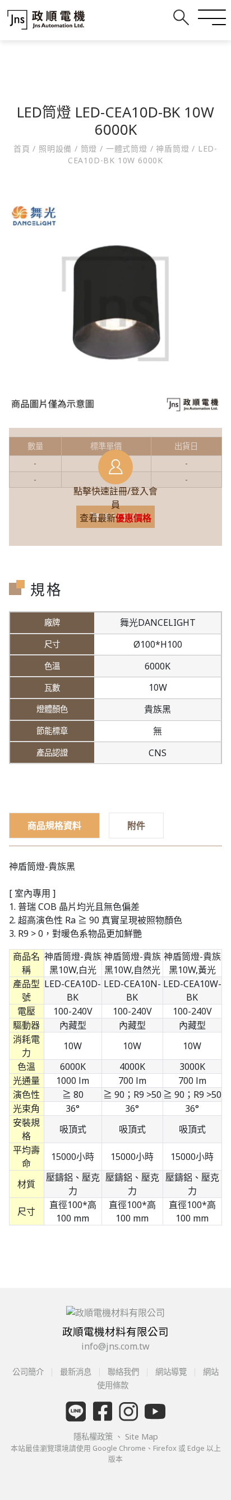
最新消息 (76, 1371)
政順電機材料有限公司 (115, 1331)
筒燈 (89, 148)
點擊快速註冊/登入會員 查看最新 (115, 504)
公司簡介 (29, 1371)
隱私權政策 (94, 1436)
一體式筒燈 (126, 148)
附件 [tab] (136, 825)
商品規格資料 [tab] (54, 825)
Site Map (141, 1436)
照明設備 (55, 148)
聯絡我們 (123, 1371)
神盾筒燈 (172, 148)
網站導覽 (171, 1371)
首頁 (23, 148)
